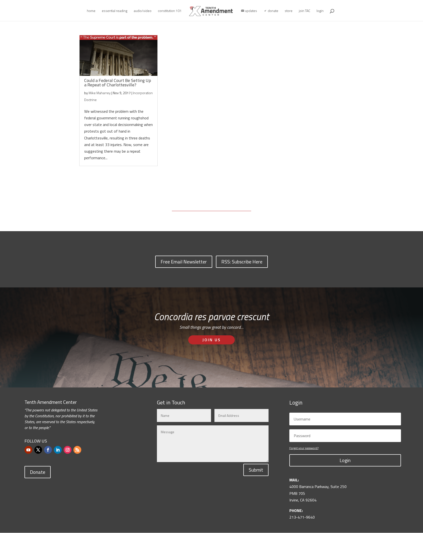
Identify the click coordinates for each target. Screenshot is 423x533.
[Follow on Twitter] (38, 450)
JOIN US (211, 340)
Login (345, 460)
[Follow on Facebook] (48, 450)
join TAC (304, 11)
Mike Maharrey (100, 92)
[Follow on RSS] (77, 450)
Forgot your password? (303, 448)
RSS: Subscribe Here (241, 261)
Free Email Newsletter (184, 261)
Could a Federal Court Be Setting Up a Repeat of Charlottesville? (117, 82)
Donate (37, 472)
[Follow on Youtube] (28, 450)
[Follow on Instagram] (67, 450)
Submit (256, 470)
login (320, 11)
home (91, 11)
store (289, 11)
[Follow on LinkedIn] (58, 450)
